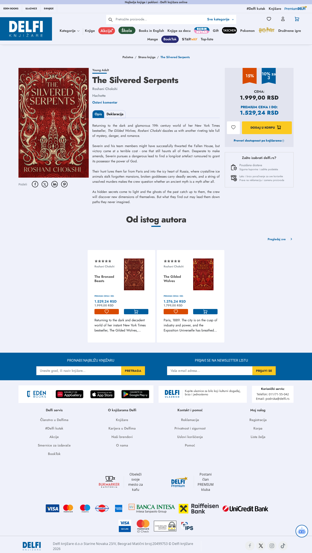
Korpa (257, 428)
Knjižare (122, 419)
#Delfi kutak (54, 428)
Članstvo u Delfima (54, 419)
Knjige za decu (179, 30)
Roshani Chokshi (104, 88)
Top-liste (207, 39)
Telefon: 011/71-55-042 (273, 394)
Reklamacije (190, 419)
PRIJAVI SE (264, 371)
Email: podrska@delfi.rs (273, 399)
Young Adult (100, 70)
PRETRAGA (133, 371)
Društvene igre (289, 30)
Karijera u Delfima (122, 428)
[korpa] (136, 311)
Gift (216, 30)
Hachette (99, 95)
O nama (122, 445)
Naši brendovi (122, 436)
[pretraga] (110, 19)
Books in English (151, 30)
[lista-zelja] (106, 311)
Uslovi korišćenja (190, 436)
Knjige (90, 30)
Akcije (54, 436)
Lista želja (258, 436)
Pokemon (247, 30)
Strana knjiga (146, 57)
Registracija (258, 419)
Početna (127, 57)
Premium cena (254, 107)
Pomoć (190, 445)
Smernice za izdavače (54, 445)
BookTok (170, 39)
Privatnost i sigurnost (189, 428)
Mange (152, 39)
